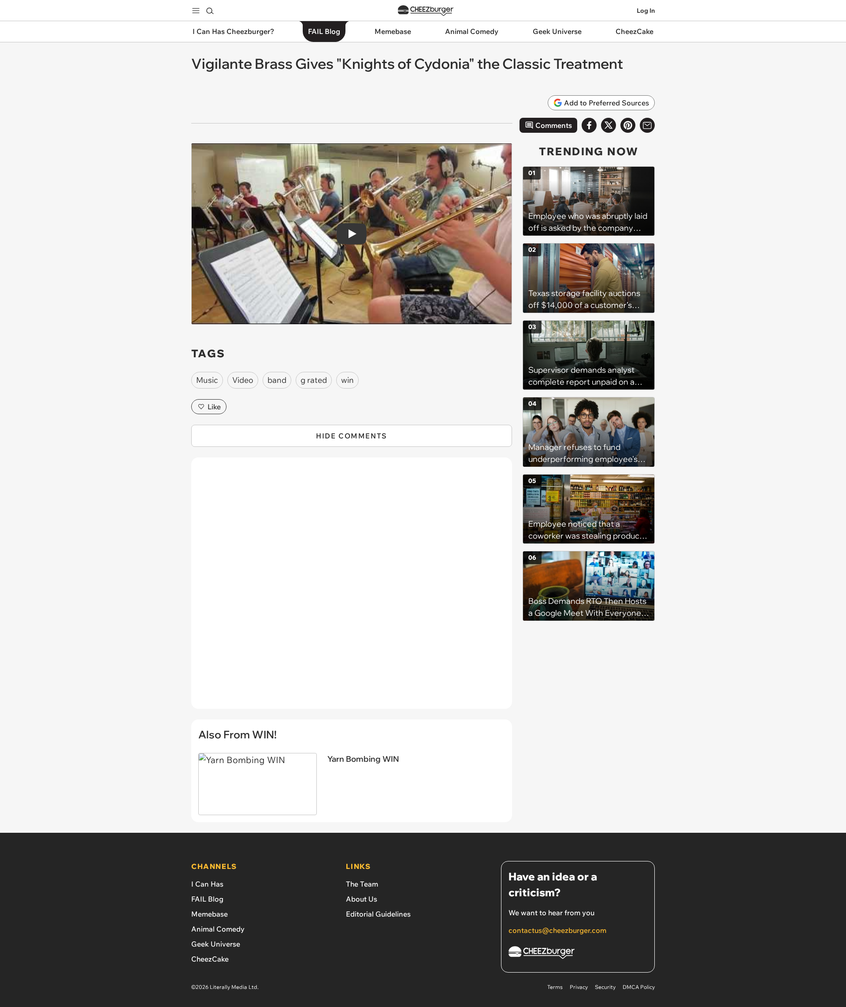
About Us (361, 899)
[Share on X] (608, 125)
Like (214, 406)
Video (242, 380)
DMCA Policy (639, 987)
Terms (555, 987)
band (276, 380)
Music (207, 380)
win (347, 380)
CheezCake (210, 959)
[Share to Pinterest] (627, 125)
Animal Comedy (218, 929)
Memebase (209, 914)
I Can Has (207, 884)
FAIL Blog (207, 899)
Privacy (579, 987)
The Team (362, 884)
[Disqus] (351, 588)
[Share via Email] (647, 125)
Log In (646, 11)
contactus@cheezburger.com (557, 930)
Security (605, 987)
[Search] (209, 10)
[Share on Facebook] (589, 125)
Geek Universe (215, 944)
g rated (314, 380)
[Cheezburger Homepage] (425, 11)
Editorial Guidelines (378, 914)
